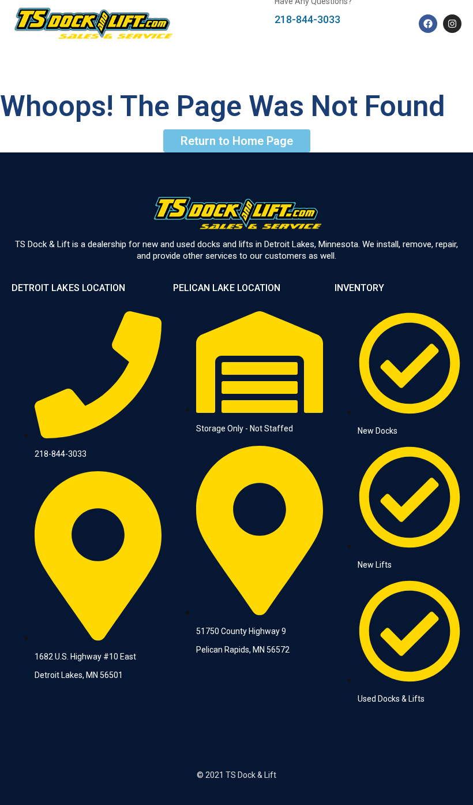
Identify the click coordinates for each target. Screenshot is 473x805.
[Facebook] (428, 23)
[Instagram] (452, 23)
